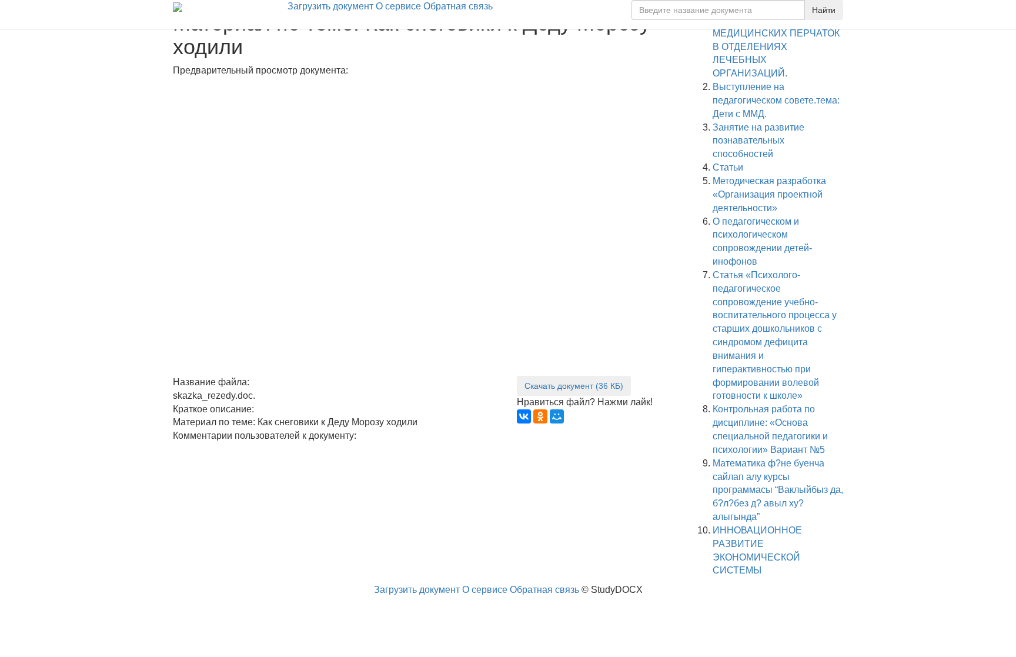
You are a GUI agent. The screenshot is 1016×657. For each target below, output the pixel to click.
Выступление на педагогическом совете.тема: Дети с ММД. (776, 100)
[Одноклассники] (540, 416)
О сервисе (398, 6)
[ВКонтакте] (524, 416)
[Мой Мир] (557, 416)
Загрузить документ (330, 6)
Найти (823, 10)
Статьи (728, 167)
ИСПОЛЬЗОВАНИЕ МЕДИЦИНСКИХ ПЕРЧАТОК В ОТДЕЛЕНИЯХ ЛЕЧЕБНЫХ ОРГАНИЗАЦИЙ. (776, 46)
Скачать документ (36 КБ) (573, 386)
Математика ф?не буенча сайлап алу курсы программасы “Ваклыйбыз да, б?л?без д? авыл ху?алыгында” (778, 490)
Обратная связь (458, 6)
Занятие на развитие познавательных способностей (758, 140)
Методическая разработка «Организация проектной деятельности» (769, 194)
